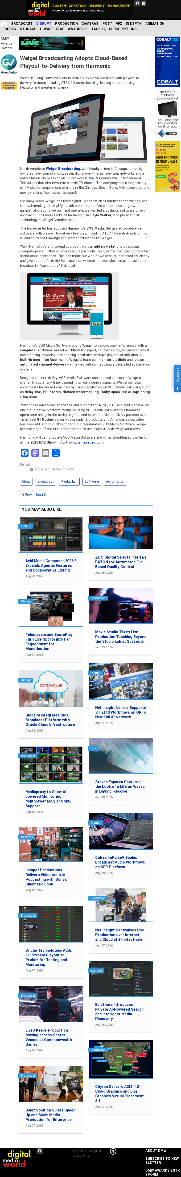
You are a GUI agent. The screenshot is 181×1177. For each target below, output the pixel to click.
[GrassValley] (9, 64)
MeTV (93, 178)
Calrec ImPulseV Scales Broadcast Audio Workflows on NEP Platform (120, 862)
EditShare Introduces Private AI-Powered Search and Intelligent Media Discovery (119, 1011)
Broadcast (46, 481)
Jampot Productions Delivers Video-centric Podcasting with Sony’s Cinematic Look (46, 877)
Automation (115, 481)
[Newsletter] (9, 85)
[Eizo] (167, 114)
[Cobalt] (167, 62)
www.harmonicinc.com (86, 442)
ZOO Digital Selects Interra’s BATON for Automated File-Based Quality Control (120, 562)
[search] (104, 29)
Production (69, 481)
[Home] (4, 24)
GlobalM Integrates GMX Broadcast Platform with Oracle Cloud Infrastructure (50, 720)
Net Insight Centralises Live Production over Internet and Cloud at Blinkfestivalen (119, 935)
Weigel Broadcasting (63, 169)
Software (92, 481)
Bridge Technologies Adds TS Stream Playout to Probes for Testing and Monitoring (48, 957)
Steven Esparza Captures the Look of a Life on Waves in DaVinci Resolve (120, 787)
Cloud (26, 481)
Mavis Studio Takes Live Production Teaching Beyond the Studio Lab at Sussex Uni (120, 637)
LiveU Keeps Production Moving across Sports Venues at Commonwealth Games (48, 1037)
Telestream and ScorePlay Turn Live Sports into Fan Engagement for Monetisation (49, 641)
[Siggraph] (167, 166)
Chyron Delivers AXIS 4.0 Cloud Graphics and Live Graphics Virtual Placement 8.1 (119, 1093)
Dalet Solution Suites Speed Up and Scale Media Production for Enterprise (50, 1115)
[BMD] (52, 43)
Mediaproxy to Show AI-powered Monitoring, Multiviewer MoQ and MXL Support (48, 799)
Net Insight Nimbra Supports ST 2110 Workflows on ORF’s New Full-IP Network (120, 712)
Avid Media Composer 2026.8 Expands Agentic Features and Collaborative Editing (51, 565)
